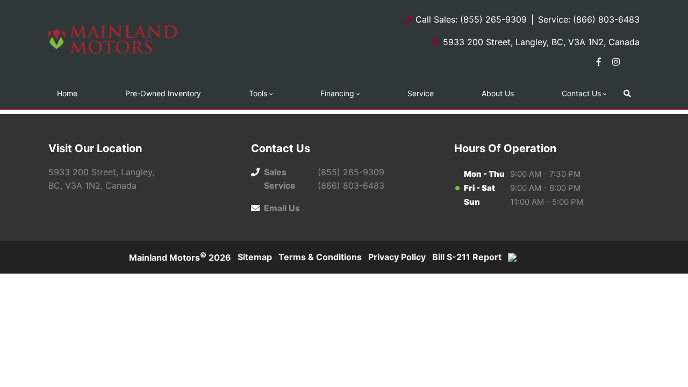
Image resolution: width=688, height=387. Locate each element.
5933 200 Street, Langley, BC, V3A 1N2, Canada (541, 42)
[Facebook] (598, 61)
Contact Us (581, 93)
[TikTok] (633, 61)
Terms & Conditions (320, 257)
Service (420, 93)
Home (67, 93)
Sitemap (255, 257)
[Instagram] (616, 61)
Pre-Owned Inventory (163, 93)
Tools (258, 93)
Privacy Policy (397, 257)
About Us (498, 93)
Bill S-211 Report (466, 257)
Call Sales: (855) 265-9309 (471, 19)
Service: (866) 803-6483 (589, 19)
